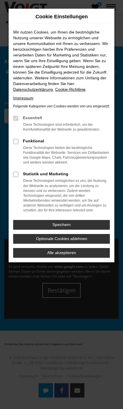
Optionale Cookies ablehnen (61, 238)
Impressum (23, 98)
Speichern (61, 224)
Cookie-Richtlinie (70, 89)
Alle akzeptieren (61, 252)
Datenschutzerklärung (33, 89)
